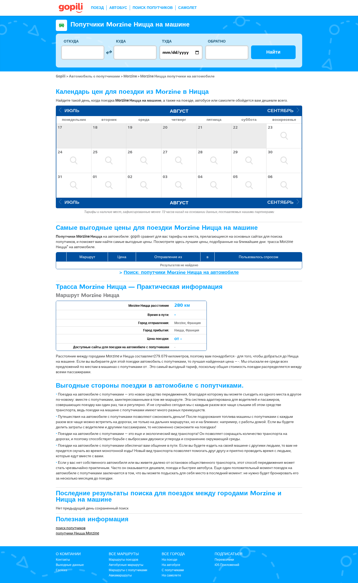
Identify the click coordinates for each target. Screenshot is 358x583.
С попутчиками (173, 570)
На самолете (171, 575)
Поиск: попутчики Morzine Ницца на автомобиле (181, 272)
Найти (273, 52)
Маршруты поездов (123, 559)
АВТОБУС (118, 7)
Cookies (61, 570)
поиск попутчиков (70, 527)
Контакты (63, 559)
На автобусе (171, 565)
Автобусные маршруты (126, 565)
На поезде (169, 559)
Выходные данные (70, 565)
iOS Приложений (227, 565)
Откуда (71, 41)
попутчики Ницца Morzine (77, 532)
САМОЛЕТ (187, 7)
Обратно (217, 41)
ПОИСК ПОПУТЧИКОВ (153, 7)
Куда (121, 41)
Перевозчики (224, 559)
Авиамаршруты (120, 575)
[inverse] (108, 52)
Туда (167, 41)
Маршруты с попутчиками (128, 570)
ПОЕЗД (97, 7)
